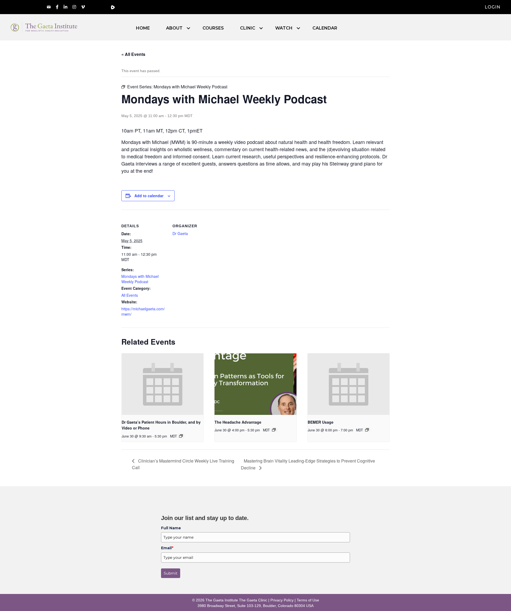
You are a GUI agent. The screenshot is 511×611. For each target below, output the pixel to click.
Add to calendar (148, 195)
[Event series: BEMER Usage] (367, 429)
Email (167, 548)
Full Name (171, 528)
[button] (188, 28)
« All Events (133, 54)
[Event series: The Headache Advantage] (274, 429)
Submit (171, 573)
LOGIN (492, 7)
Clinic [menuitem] (247, 28)
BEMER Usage (320, 422)
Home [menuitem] (143, 28)
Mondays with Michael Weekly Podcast (140, 279)
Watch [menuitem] (283, 28)
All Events (129, 295)
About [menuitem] (174, 28)
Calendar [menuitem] (324, 28)
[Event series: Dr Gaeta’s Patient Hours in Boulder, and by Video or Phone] (181, 435)
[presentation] (162, 384)
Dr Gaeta (180, 233)
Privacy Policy (282, 600)
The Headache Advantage (238, 422)
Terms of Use (308, 600)
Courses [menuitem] (213, 28)
